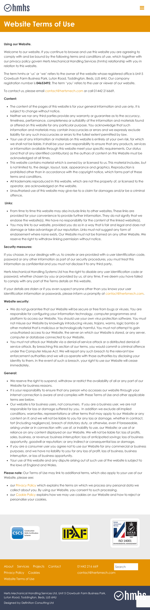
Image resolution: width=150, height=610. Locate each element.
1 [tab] (69, 553)
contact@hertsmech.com (64, 91)
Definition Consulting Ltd (37, 602)
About (8, 566)
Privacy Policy (26, 485)
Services (23, 566)
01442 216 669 (87, 566)
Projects (38, 566)
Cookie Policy (26, 495)
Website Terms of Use (19, 579)
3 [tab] (81, 553)
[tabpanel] (125, 533)
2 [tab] (75, 553)
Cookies (34, 573)
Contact (54, 566)
